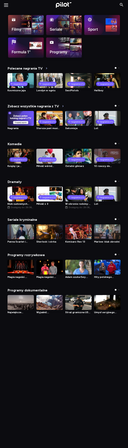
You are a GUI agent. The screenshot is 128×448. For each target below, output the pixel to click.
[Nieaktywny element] (26, 25)
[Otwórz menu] (6, 5)
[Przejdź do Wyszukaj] (121, 5)
